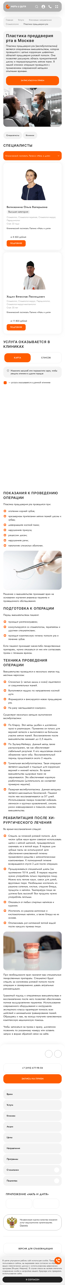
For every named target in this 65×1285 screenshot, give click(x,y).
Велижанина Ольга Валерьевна (27, 207)
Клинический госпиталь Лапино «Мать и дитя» (29, 228)
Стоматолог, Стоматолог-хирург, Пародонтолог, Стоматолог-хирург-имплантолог (28, 302)
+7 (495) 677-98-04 (49, 6)
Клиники (30, 135)
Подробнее (16, 243)
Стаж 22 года (13, 223)
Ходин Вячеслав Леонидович (26, 296)
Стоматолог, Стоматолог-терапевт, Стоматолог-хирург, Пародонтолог (31, 219)
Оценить (24, 1225)
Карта (17, 357)
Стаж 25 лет (12, 307)
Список (46, 357)
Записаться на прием (32, 80)
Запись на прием (33, 1078)
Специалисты (12, 135)
